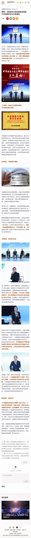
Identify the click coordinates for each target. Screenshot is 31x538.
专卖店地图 (12, 529)
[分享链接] (7, 18)
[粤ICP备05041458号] (8, 535)
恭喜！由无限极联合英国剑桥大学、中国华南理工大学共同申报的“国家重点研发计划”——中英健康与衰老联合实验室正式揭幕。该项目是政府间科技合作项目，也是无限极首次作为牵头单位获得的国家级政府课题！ (15, 446)
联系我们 (19, 529)
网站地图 (15, 531)
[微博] (13, 18)
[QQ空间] (17, 18)
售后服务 (7, 529)
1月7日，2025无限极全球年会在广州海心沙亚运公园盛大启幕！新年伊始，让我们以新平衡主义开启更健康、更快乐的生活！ (15, 456)
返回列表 (25, 462)
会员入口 (24, 529)
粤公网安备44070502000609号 (20, 535)
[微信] (10, 18)
